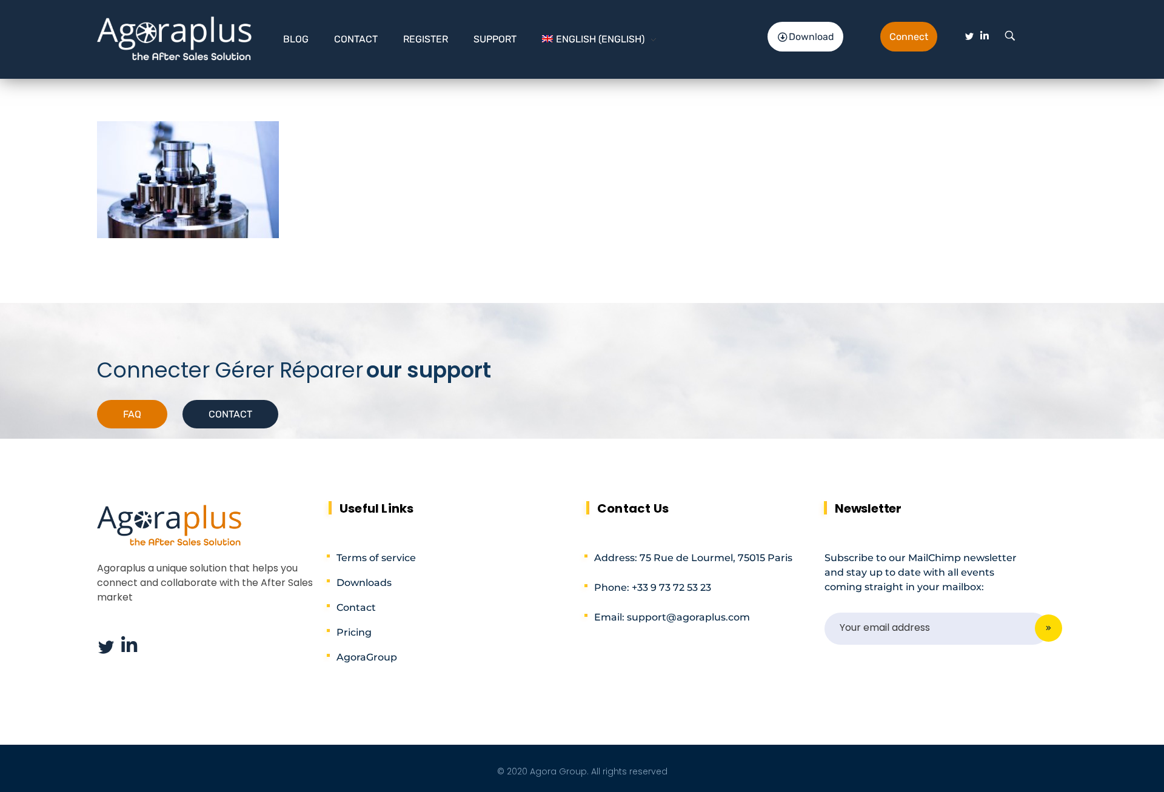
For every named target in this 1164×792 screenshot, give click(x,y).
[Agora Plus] (175, 37)
